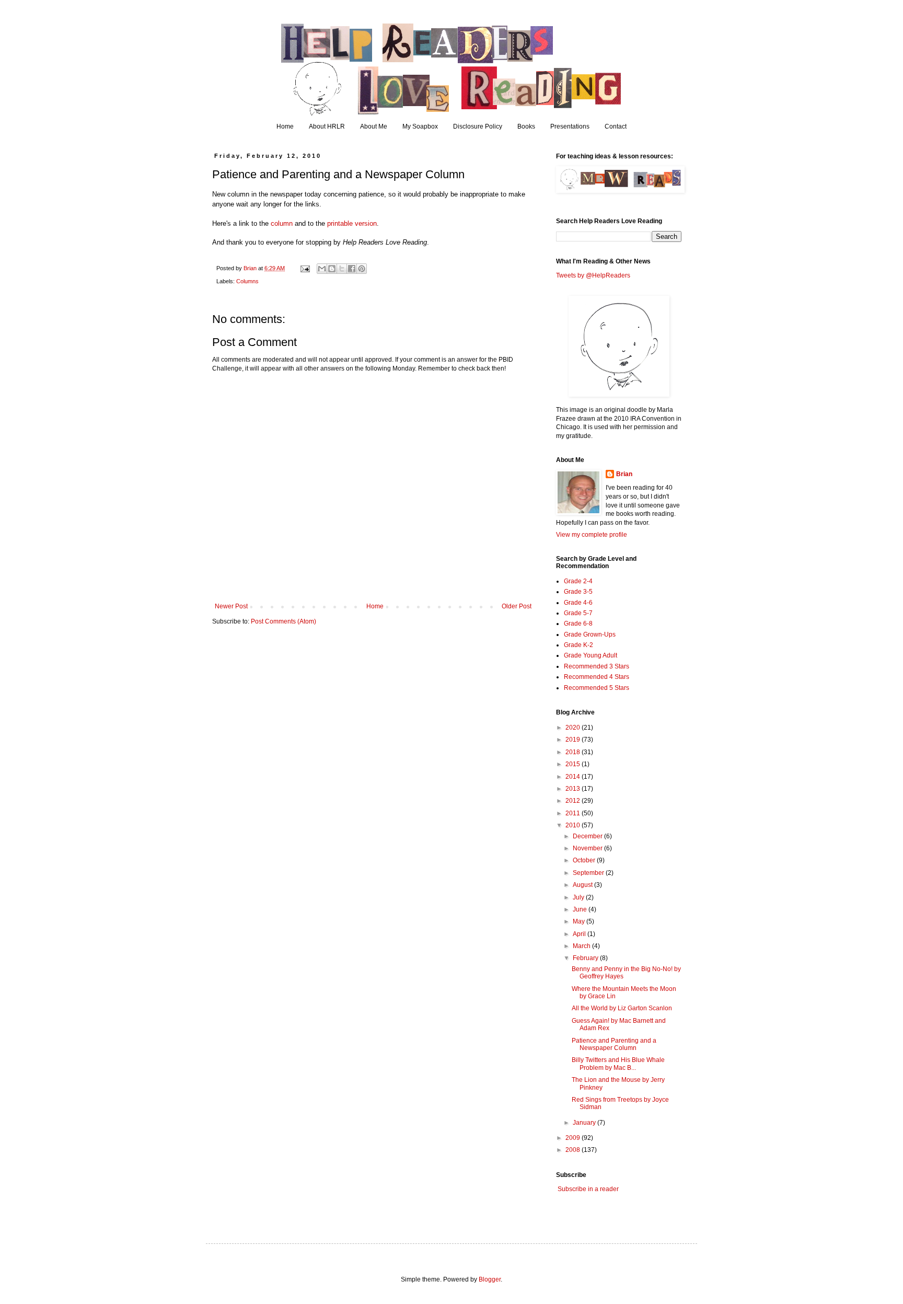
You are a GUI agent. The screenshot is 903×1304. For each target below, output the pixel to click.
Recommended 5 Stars (596, 687)
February (586, 958)
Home (285, 126)
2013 (573, 788)
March (582, 946)
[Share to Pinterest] (361, 268)
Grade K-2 (578, 645)
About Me (373, 126)
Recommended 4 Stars (596, 676)
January (585, 1122)
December (588, 836)
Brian (624, 474)
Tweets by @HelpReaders (593, 275)
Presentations (569, 126)
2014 (573, 776)
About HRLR (327, 126)
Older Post (516, 606)
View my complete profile (591, 534)
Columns (247, 281)
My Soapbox (420, 126)
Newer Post (231, 606)
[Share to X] (342, 268)
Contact (616, 126)
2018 (573, 752)
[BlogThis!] (332, 268)
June (580, 909)
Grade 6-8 (578, 623)
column (282, 223)
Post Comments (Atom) (283, 621)
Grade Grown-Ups (590, 634)
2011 (573, 813)
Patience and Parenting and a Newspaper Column (614, 1044)
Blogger (490, 1279)
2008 (573, 1149)
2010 (573, 825)
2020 (573, 727)
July (579, 897)
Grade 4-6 (578, 602)
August (583, 884)
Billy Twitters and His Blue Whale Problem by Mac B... (618, 1063)
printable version (352, 223)
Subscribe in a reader (588, 1189)
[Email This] (322, 268)
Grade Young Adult (590, 655)
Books (526, 126)
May (579, 921)
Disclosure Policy (477, 126)
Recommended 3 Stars (596, 666)
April (580, 934)
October (585, 860)
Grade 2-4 (578, 581)
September (589, 872)
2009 (573, 1137)
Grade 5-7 (578, 613)
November (588, 848)
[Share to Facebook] (351, 268)
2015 (573, 764)
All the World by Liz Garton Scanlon (622, 1008)
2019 (573, 739)
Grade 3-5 (578, 591)
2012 (573, 800)
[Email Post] (304, 268)
